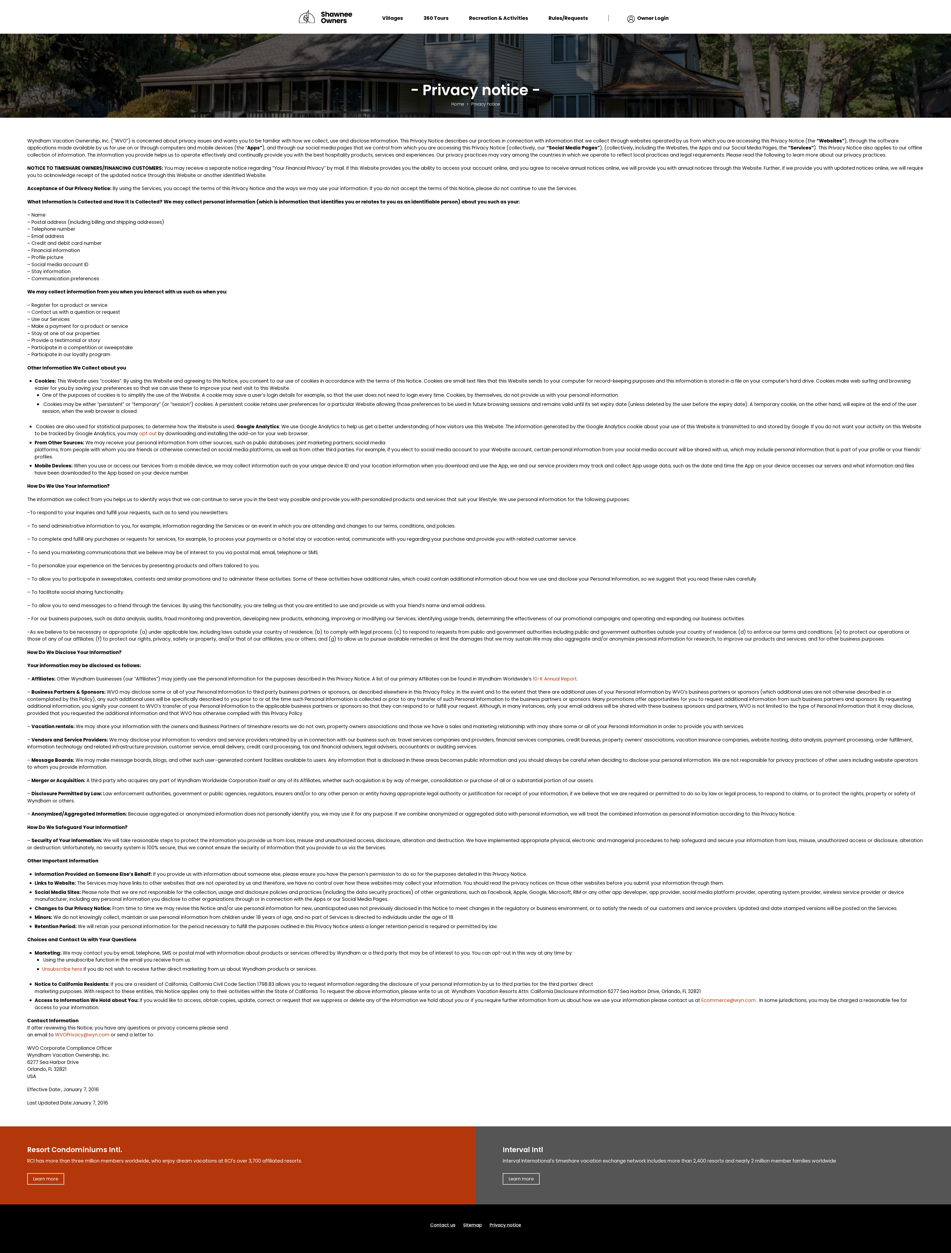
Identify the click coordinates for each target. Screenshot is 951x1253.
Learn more (45, 1179)
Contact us (442, 1225)
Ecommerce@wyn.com (728, 1000)
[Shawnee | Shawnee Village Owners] (324, 16)
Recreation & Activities (498, 18)
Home (457, 104)
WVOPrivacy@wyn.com (82, 1034)
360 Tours (436, 18)
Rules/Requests (568, 18)
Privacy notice (505, 1225)
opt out (148, 433)
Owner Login (653, 18)
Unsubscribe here (62, 969)
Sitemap (472, 1225)
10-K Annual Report (555, 679)
